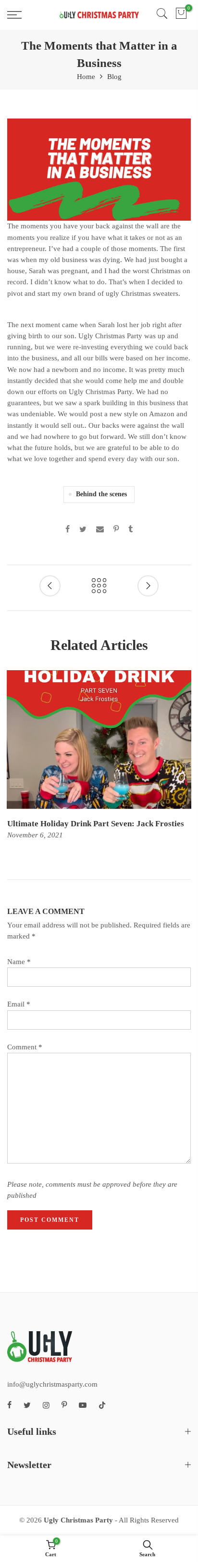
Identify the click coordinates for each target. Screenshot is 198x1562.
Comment (24, 1047)
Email (18, 1004)
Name (19, 962)
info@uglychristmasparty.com (52, 1384)
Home (86, 76)
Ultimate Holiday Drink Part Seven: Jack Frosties (95, 823)
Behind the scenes (101, 494)
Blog (114, 76)
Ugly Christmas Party (78, 1520)
